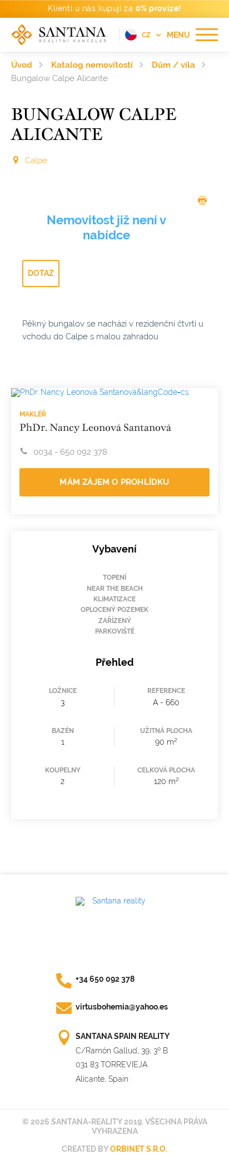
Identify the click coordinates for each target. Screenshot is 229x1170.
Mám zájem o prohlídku (114, 482)
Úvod (21, 65)
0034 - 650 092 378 (70, 452)
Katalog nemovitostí (92, 65)
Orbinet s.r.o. (138, 1148)
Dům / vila (173, 65)
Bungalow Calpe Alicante (59, 78)
